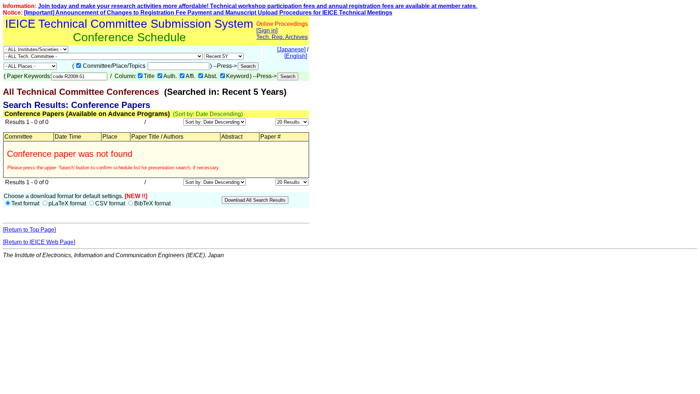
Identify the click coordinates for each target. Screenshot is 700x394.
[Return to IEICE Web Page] (39, 242)
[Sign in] (266, 30)
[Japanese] (291, 49)
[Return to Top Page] (29, 230)
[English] (295, 56)
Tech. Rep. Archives (282, 37)
